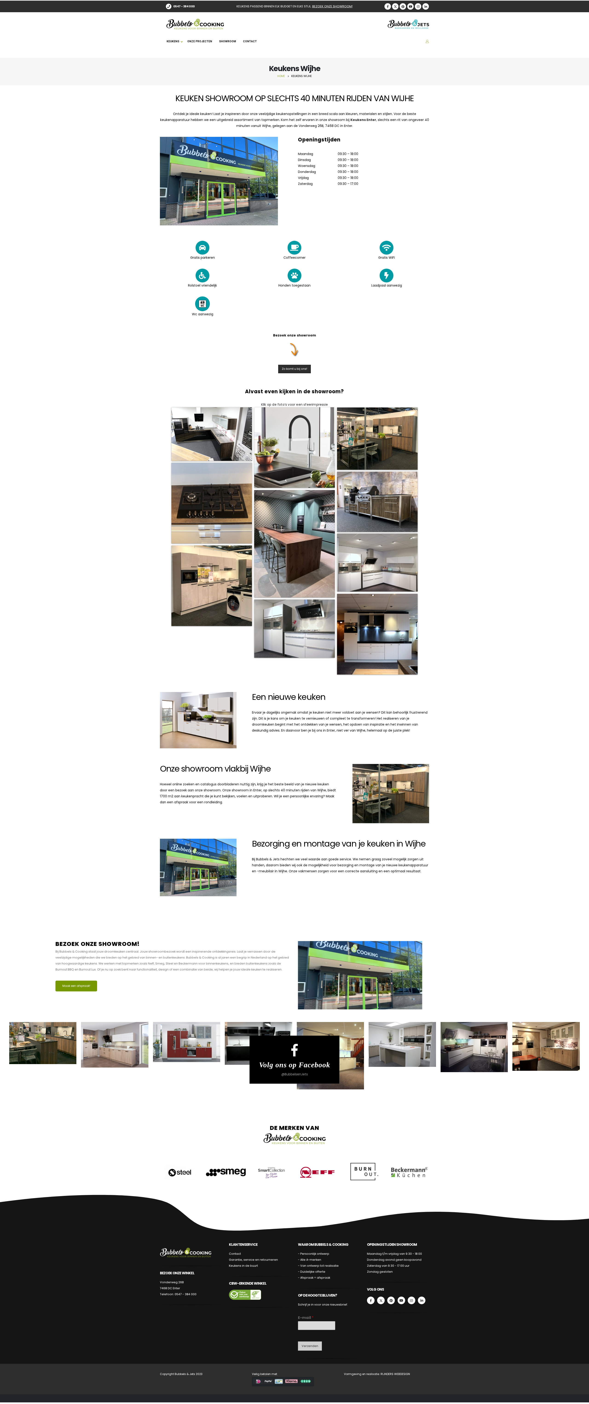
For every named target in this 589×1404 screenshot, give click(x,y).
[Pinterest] (403, 6)
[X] (395, 6)
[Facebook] (387, 6)
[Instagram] (418, 6)
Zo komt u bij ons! (294, 369)
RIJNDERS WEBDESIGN (395, 1374)
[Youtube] (410, 6)
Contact (235, 1254)
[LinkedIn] (425, 6)
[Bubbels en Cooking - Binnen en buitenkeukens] (195, 24)
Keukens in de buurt (243, 1266)
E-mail (306, 1317)
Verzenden (310, 1346)
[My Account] (427, 41)
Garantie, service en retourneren (253, 1260)
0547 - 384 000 (185, 1294)
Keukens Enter (363, 120)
